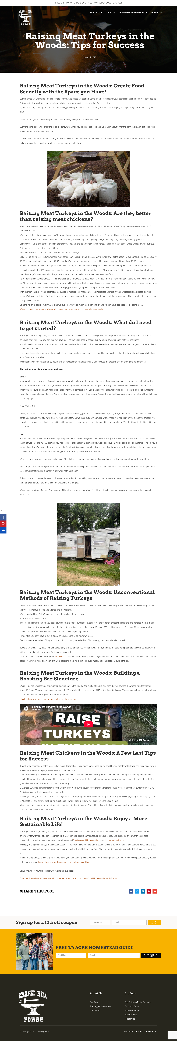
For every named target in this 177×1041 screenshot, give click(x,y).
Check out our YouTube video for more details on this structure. (48, 699)
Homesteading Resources (131, 12)
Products (95, 12)
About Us (110, 12)
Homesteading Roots (114, 840)
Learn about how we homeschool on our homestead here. (64, 862)
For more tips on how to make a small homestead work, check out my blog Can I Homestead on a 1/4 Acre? (68, 878)
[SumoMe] (3, 530)
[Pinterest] (3, 523)
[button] (131, 891)
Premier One (60, 656)
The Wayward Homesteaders (86, 840)
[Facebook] (3, 517)
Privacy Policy (43, 1032)
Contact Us (156, 12)
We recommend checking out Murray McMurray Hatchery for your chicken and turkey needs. (62, 309)
